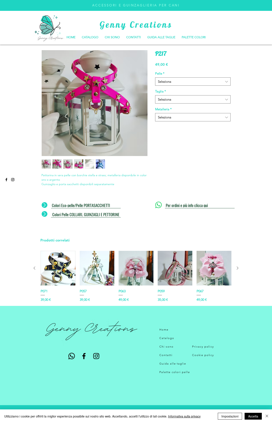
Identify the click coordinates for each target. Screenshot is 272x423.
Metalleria (163, 109)
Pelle (159, 73)
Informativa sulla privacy (184, 416)
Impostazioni (229, 416)
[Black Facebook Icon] (6, 179)
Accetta (253, 416)
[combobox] (193, 81)
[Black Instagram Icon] (13, 179)
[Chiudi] (266, 416)
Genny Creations (136, 24)
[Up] (44, 205)
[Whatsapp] (158, 205)
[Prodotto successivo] (237, 268)
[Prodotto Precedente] (34, 268)
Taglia (160, 91)
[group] (136, 276)
